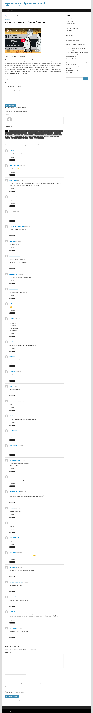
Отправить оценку (10, 105)
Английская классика (14, 131)
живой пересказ (59, 131)
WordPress (36, 711)
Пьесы (19, 136)
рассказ (23, 136)
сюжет (12, 138)
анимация (22, 131)
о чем (38, 134)
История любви (31, 132)
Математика (69, 26)
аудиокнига (28, 131)
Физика (68, 35)
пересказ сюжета (57, 134)
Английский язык (70, 19)
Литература (7, 19)
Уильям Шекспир (24, 138)
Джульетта (40, 131)
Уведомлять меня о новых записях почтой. (15, 692)
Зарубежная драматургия (10, 132)
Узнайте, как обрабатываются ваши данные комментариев (46, 700)
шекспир (31, 138)
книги (59, 132)
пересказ (51, 134)
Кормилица (7, 134)
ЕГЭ (45, 131)
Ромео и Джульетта (39, 136)
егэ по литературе (50, 131)
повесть (7, 136)
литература (33, 134)
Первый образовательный (28, 3)
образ (41, 134)
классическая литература (47, 132)
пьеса (15, 136)
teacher (8, 123)
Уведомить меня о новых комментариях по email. (17, 687)
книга (55, 132)
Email (6, 676)
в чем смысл (34, 131)
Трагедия (17, 138)
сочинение (7, 138)
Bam (41, 711)
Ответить (12, 174)
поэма (11, 136)
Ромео (31, 136)
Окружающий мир (70, 28)
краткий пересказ (15, 134)
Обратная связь (10, 10)
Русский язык (69, 33)
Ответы (45, 134)
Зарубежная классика (22, 132)
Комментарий (8, 652)
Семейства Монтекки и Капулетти (51, 136)
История (68, 21)
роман (27, 136)
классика (38, 132)
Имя (6, 670)
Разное (68, 30)
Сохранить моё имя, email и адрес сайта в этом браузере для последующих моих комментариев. (31, 683)
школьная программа (38, 138)
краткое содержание (24, 134)
